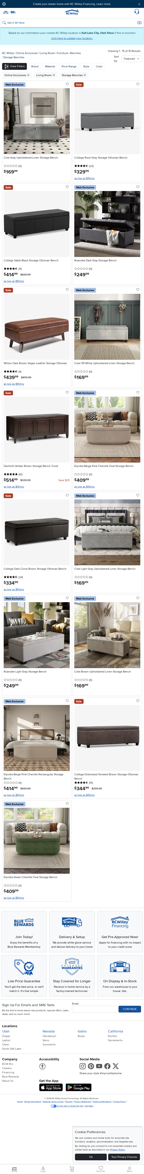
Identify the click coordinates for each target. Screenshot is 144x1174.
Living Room (48, 53)
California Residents (102, 1101)
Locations (9, 1026)
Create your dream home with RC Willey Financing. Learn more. (72, 4)
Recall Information (32, 1101)
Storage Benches (13, 57)
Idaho (82, 1031)
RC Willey (8, 53)
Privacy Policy (117, 1149)
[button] (19, 4)
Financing (8, 1072)
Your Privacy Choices (124, 1157)
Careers (7, 1068)
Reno (46, 1040)
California (115, 1031)
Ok (91, 1157)
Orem (5, 1044)
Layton (6, 1040)
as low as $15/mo (84, 178)
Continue (130, 1009)
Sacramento (115, 1040)
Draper (6, 1036)
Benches (75, 53)
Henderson (49, 1036)
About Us (7, 1081)
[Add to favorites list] (67, 84)
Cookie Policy (119, 1101)
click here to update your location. (72, 38)
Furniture (63, 53)
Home (20, 1101)
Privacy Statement (82, 1101)
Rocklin (112, 1036)
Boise (81, 1036)
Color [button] (99, 66)
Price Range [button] (69, 66)
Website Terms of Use (53, 1101)
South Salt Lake (11, 1049)
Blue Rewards (10, 1076)
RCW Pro (7, 1064)
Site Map (89, 1106)
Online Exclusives (27, 53)
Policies (69, 1101)
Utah (5, 1031)
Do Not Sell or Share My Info (70, 1106)
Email (75, 1003)
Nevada (49, 1031)
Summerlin (49, 1044)
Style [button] (86, 66)
